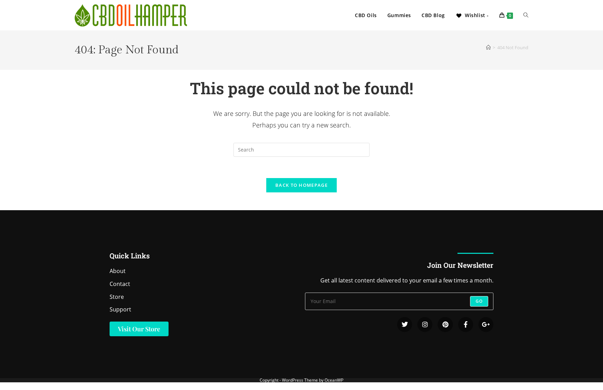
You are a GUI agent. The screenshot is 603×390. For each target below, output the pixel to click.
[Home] (488, 47)
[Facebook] (465, 324)
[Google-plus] (485, 324)
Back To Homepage (301, 185)
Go (479, 301)
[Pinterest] (445, 324)
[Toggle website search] (526, 15)
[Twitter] (404, 324)
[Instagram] (424, 324)
